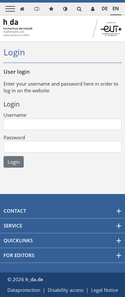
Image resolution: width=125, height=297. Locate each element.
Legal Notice (104, 290)
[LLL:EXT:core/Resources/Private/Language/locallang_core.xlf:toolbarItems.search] (79, 9)
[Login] (36, 9)
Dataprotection (23, 290)
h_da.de (34, 279)
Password (14, 137)
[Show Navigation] (10, 9)
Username (15, 115)
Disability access (66, 290)
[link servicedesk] (92, 9)
